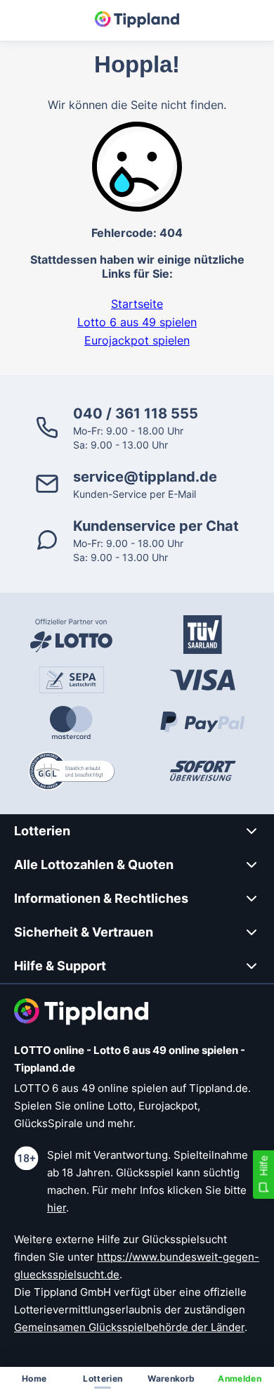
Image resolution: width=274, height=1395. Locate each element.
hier (56, 1207)
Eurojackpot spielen (137, 340)
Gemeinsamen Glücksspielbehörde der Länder (129, 1327)
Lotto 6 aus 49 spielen (137, 322)
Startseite (137, 304)
